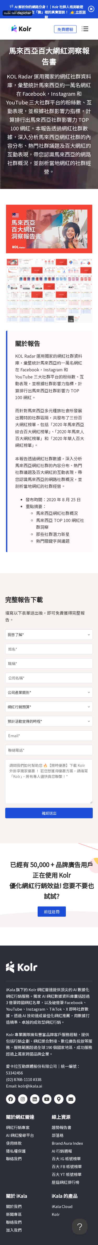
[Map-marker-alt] (59, 1099)
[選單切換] (85, 29)
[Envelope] (71, 1099)
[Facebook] (10, 1099)
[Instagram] (22, 1099)
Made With (10, 13)
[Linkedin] (34, 1099)
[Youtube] (46, 1099)
